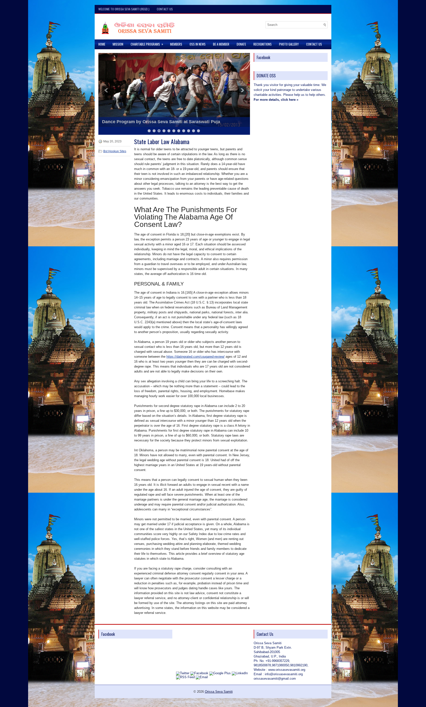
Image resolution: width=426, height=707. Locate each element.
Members (176, 44)
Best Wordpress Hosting (241, 701)
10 (193, 130)
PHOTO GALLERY (289, 44)
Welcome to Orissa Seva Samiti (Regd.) (123, 9)
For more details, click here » (276, 99)
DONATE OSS (266, 76)
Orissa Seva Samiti (219, 691)
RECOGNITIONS (262, 44)
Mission (118, 44)
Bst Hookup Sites (114, 151)
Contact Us (165, 9)
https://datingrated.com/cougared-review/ (195, 356)
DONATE (241, 44)
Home (101, 44)
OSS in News (198, 44)
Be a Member (221, 44)
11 (198, 130)
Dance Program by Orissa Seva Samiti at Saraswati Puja (161, 121)
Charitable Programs (147, 44)
